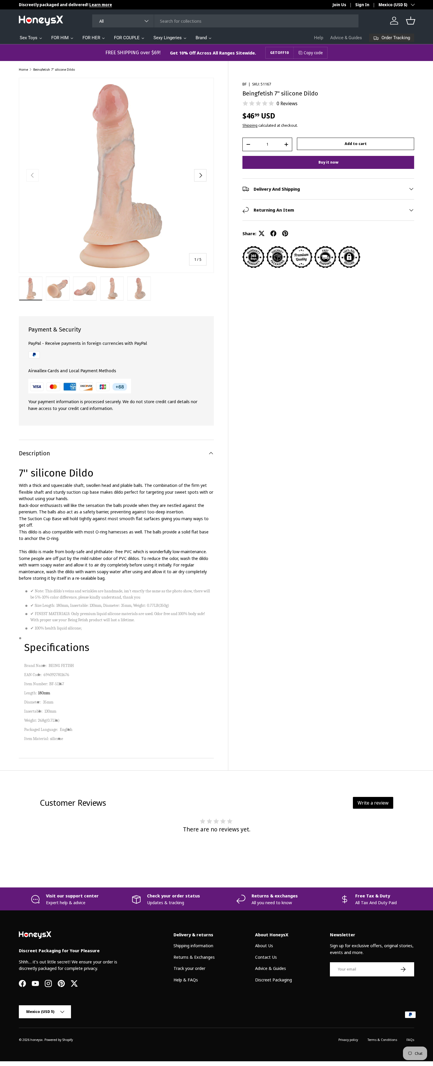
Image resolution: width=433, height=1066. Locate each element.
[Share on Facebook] (273, 233)
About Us (264, 945)
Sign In (362, 4)
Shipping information (193, 945)
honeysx (36, 1039)
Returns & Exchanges (194, 957)
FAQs (410, 1039)
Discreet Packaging (273, 980)
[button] (410, 20)
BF (244, 84)
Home (23, 69)
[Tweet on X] (261, 233)
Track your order (189, 968)
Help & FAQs (185, 980)
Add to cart (356, 143)
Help (318, 37)
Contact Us (266, 957)
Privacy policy (348, 1039)
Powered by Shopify (58, 1039)
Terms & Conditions (382, 1039)
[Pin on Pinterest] (285, 233)
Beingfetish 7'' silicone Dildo (54, 69)
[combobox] (225, 20)
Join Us (339, 4)
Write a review (373, 803)
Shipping (249, 125)
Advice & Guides (346, 37)
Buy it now (328, 162)
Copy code (313, 52)
